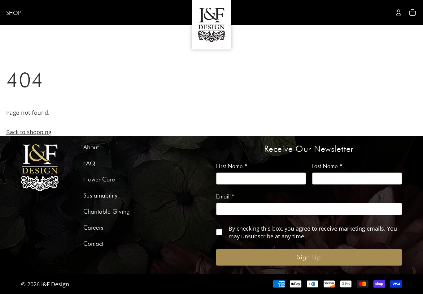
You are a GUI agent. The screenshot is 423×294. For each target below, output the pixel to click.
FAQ (89, 163)
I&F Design (55, 284)
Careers (93, 228)
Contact (93, 244)
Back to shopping (28, 132)
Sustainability (100, 196)
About (91, 147)
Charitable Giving (106, 212)
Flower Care (99, 180)
